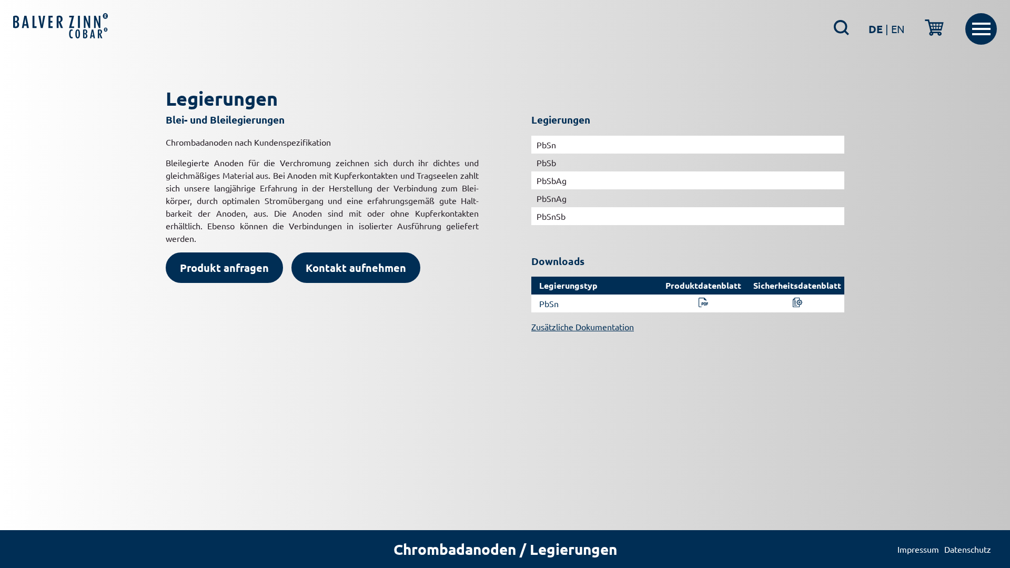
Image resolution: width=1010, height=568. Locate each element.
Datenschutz (967, 549)
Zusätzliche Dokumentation (582, 326)
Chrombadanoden (454, 549)
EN (898, 28)
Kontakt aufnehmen (356, 268)
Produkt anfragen (224, 268)
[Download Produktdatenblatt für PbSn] (703, 303)
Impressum (918, 549)
